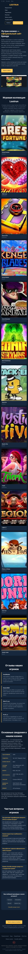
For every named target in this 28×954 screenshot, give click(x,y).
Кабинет (9, 22)
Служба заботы (9, 19)
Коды (6, 10)
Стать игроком (18, 22)
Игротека (7, 14)
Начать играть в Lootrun (14, 922)
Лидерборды (8, 12)
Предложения (8, 7)
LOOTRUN (14, 5)
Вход (12, 1)
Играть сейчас (7, 70)
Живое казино (8, 17)
